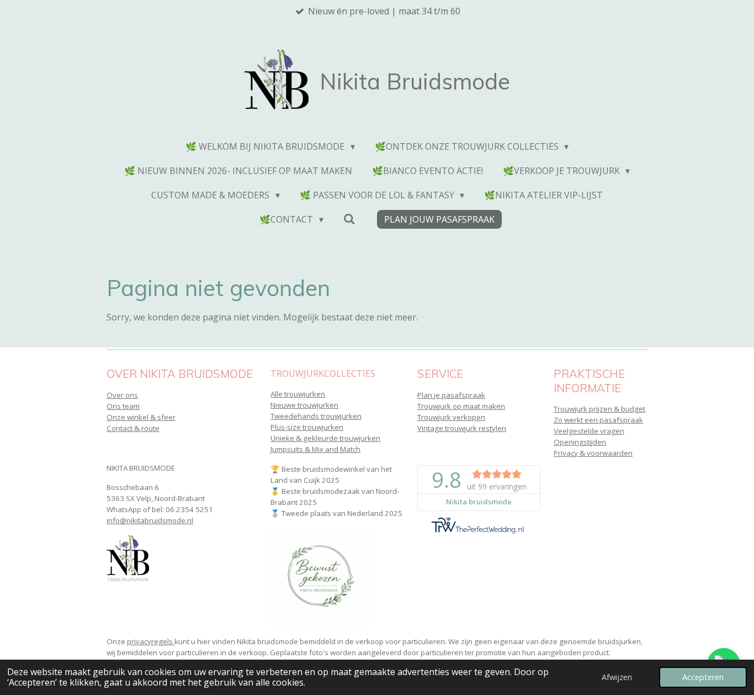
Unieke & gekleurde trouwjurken (325, 438)
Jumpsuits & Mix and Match (315, 449)
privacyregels (150, 641)
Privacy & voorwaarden (593, 453)
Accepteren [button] (703, 677)
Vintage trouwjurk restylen (461, 428)
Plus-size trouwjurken (306, 427)
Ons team (123, 406)
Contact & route (133, 428)
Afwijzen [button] (617, 677)
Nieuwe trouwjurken (304, 405)
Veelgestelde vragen (589, 431)
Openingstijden (580, 442)
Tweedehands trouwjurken (316, 416)
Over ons (122, 395)
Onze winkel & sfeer (141, 417)
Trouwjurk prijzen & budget (599, 409)
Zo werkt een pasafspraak (598, 420)
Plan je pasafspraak (451, 395)
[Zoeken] (349, 219)
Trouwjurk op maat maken (461, 406)
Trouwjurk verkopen (451, 417)
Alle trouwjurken (297, 394)
